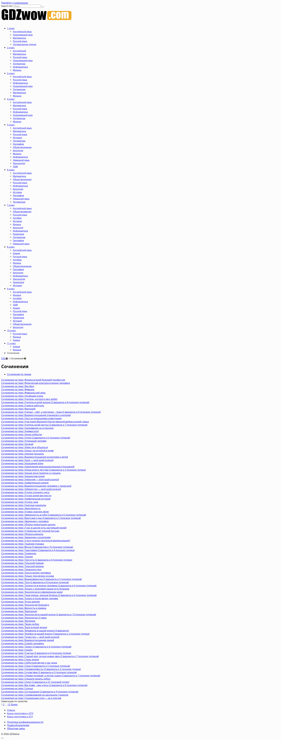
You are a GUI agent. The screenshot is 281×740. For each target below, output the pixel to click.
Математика (19, 37)
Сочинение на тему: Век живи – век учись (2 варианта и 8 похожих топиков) (44, 685)
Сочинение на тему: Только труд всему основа (27, 576)
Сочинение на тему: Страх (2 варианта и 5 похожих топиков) (35, 666)
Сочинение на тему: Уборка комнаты (22, 534)
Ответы (11, 710)
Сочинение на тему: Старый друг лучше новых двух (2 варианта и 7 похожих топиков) (50, 656)
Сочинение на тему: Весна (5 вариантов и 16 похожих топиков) (37, 547)
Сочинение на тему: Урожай (17, 444)
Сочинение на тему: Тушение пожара (22, 543)
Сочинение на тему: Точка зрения (20, 601)
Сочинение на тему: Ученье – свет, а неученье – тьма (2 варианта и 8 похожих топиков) (51, 412)
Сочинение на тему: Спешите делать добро (25, 678)
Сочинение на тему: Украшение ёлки (22, 463)
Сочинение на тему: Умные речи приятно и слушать (31, 473)
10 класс (11, 330)
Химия (16, 253)
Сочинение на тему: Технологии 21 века (24, 617)
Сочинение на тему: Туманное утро (21, 569)
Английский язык (22, 31)
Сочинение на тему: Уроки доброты (21, 434)
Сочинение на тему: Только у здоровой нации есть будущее (35, 588)
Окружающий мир (23, 34)
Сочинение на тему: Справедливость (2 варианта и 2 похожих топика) (41, 669)
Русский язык (20, 41)
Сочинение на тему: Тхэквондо (18, 553)
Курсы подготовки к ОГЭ (20, 713)
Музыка (17, 70)
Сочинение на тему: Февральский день (23, 392)
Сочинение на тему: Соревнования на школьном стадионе (34, 694)
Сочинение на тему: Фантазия (18, 408)
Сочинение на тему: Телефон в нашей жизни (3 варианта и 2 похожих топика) (45, 633)
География (18, 143)
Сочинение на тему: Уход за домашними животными (31, 418)
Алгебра (17, 217)
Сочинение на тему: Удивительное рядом (25, 482)
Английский (19, 50)
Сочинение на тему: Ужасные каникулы (23, 505)
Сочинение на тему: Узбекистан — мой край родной (31, 489)
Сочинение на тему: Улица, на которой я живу (27, 450)
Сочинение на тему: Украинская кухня (23, 476)
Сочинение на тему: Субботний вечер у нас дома (29, 662)
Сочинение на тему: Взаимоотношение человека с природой (36, 485)
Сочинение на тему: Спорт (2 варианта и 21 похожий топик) (35, 682)
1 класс (11, 28)
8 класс (11, 246)
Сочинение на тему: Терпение (18, 621)
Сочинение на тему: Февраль (17, 389)
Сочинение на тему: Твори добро (20, 624)
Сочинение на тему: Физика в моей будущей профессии (33, 379)
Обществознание (22, 147)
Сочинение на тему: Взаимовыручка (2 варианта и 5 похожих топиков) (41, 579)
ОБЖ (15, 166)
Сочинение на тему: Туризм (17, 556)
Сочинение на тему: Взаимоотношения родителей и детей (34, 457)
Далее (14, 704)
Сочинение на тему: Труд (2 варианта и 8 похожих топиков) (35, 582)
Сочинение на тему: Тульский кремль (22, 566)
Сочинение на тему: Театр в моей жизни (24, 627)
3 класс (11, 73)
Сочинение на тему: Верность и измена (23, 608)
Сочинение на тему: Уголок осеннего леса (25, 492)
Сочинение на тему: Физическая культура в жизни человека (35, 383)
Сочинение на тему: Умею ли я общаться (24, 447)
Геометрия (18, 233)
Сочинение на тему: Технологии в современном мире (32, 592)
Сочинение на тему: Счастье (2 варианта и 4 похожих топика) (36, 653)
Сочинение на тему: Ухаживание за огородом (27, 428)
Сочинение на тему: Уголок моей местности (26, 495)
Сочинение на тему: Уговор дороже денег (25, 511)
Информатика (20, 66)
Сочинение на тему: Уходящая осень (22, 395)
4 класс (11, 98)
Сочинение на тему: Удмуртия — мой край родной (30, 479)
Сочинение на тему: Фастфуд (17, 386)
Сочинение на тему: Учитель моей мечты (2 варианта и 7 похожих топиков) (44, 424)
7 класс (11, 205)
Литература (19, 63)
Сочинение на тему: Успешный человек (24, 440)
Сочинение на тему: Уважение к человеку (25, 521)
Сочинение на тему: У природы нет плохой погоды (30, 530)
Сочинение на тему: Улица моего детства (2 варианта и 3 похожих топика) (43, 469)
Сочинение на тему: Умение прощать (22, 453)
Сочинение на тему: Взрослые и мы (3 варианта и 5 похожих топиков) (41, 518)
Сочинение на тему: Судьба (16, 649)
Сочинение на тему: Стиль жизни (20, 659)
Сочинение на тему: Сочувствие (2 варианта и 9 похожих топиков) (39, 672)
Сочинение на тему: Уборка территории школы (28, 524)
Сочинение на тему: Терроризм (19, 611)
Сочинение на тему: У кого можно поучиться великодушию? (35, 540)
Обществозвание (22, 211)
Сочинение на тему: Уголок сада (19, 502)
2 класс (11, 47)
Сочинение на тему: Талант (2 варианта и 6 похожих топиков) (36, 646)
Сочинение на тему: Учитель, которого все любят (29, 399)
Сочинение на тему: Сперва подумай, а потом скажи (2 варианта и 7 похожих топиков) (50, 675)
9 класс (11, 288)
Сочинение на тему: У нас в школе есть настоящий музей (33, 527)
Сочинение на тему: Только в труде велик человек (29, 598)
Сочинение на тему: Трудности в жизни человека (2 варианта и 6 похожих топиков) (48, 585)
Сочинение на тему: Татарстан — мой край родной (30, 637)
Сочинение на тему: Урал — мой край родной (27, 460)
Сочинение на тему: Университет (20, 431)
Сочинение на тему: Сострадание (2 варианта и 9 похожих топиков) (39, 691)
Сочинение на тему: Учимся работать (22, 405)
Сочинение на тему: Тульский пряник (22, 563)
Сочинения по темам (19, 374)
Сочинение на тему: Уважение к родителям (26, 537)
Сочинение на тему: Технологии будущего (25, 604)
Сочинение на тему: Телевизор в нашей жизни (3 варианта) (35, 630)
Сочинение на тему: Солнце (17, 688)
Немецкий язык (21, 160)
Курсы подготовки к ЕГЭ (20, 716)
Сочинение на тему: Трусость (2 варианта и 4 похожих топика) (36, 559)
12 (8, 704)
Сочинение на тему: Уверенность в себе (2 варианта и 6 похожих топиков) (43, 514)
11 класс (11, 343)
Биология (18, 150)
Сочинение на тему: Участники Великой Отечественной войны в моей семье (45, 421)
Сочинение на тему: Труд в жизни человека (26, 572)
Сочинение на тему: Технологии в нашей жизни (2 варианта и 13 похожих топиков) (48, 614)
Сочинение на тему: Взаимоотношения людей (27, 640)
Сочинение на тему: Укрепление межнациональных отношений (37, 466)
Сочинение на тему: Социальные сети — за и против (31, 698)
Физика (17, 224)
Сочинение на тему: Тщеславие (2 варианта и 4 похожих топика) (38, 550)
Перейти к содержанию (14, 2)
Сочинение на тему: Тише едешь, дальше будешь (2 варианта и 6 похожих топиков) (49, 595)
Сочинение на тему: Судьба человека (22, 643)
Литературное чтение (24, 44)
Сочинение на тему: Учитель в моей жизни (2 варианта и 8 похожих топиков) (45, 402)
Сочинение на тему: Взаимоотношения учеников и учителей (36, 415)
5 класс (11, 124)
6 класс (11, 169)
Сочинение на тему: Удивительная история (25, 498)
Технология (19, 163)
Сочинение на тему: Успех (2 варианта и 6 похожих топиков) (35, 437)
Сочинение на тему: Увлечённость (21, 508)
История (17, 137)
